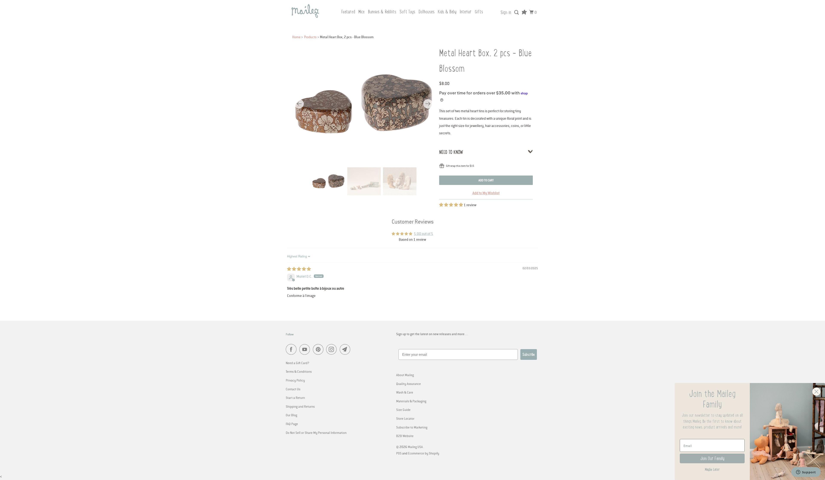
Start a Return (295, 397)
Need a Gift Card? (297, 363)
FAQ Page (292, 424)
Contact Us (293, 389)
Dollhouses (426, 12)
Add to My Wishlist (486, 193)
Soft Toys (407, 12)
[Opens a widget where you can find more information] (806, 472)
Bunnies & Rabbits (382, 12)
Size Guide (403, 409)
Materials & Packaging (411, 401)
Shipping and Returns (300, 406)
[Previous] (299, 104)
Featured (348, 12)
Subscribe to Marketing (411, 427)
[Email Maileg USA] (346, 349)
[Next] (428, 104)
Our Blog (291, 415)
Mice (361, 12)
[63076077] (363, 103)
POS (399, 453)
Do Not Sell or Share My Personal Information (316, 432)
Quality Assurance (408, 384)
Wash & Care (404, 392)
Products (310, 37)
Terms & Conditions (299, 371)
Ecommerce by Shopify (423, 453)
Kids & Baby (447, 12)
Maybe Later (712, 469)
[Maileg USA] (305, 11)
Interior (465, 12)
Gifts (479, 12)
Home (296, 37)
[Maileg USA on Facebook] (292, 349)
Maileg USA (415, 447)
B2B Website (405, 436)
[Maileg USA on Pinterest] (319, 349)
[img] (299, 269)
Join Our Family (712, 458)
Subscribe (528, 354)
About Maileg (405, 375)
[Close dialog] (816, 391)
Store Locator (405, 418)
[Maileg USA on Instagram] (332, 349)
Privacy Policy (295, 380)
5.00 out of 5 (423, 233)
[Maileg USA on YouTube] (305, 349)
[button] (451, 205)
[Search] (516, 12)
